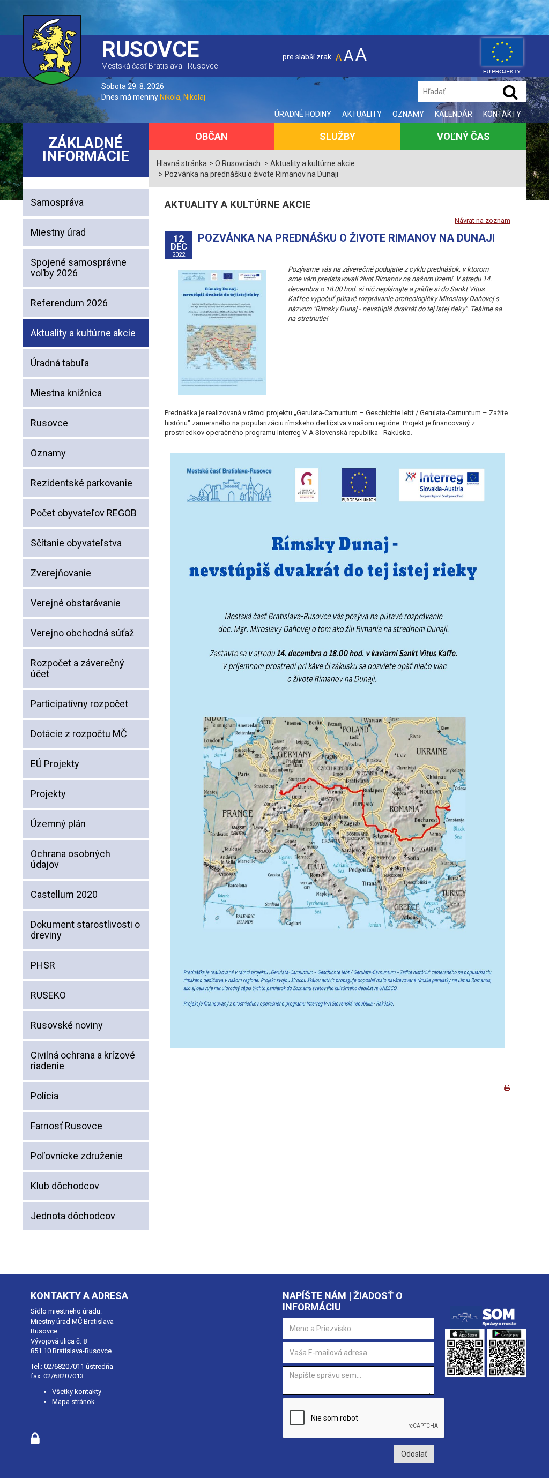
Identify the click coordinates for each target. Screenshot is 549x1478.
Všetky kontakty (76, 1391)
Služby (337, 136)
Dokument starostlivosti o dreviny (85, 930)
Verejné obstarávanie (76, 603)
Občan (211, 136)
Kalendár (453, 114)
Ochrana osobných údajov (70, 859)
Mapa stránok (73, 1402)
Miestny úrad (58, 232)
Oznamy (408, 114)
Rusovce (49, 423)
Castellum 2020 (64, 894)
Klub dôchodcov (65, 1185)
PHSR (43, 965)
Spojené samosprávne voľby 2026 (79, 268)
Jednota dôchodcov (73, 1215)
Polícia (44, 1095)
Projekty (48, 793)
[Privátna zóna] (35, 1441)
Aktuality (362, 114)
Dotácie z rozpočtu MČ (79, 733)
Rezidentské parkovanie (81, 483)
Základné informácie (85, 149)
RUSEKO (48, 995)
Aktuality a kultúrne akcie (83, 333)
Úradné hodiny (302, 114)
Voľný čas (463, 136)
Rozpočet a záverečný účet (77, 668)
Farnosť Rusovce (66, 1125)
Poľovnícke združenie (77, 1155)
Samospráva (57, 202)
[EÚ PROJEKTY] (502, 53)
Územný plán (58, 823)
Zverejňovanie (61, 573)
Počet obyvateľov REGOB (84, 513)
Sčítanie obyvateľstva (76, 543)
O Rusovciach (238, 163)
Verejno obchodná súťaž (82, 633)
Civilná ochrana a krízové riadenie (83, 1060)
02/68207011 (64, 1366)
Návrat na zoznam (482, 220)
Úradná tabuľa (60, 363)
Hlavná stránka (182, 163)
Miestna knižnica (66, 393)
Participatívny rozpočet (79, 703)
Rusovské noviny (67, 1025)
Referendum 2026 (69, 303)
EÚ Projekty (55, 763)
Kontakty (502, 114)
